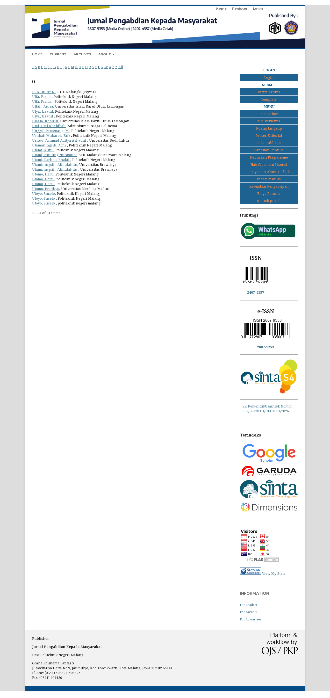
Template (269, 99)
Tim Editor (269, 113)
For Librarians (250, 619)
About (105, 54)
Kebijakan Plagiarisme (269, 157)
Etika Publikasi (268, 142)
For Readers (249, 605)
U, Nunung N (44, 91)
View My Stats (273, 573)
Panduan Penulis (269, 150)
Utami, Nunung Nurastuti (54, 155)
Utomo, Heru (43, 174)
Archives (82, 54)
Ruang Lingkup (269, 128)
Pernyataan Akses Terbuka (269, 171)
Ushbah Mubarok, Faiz (51, 135)
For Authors (249, 612)
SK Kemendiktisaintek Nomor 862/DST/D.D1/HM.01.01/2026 (267, 408)
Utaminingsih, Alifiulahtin (54, 164)
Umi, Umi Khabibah (49, 126)
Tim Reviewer (268, 121)
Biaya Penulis (268, 193)
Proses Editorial (269, 135)
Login (258, 8)
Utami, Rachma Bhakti (51, 159)
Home (37, 54)
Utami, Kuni (43, 150)
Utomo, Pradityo (45, 188)
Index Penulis (269, 179)
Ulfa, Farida (42, 96)
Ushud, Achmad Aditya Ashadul (59, 140)
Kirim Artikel (269, 92)
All (120, 67)
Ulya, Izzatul (42, 111)
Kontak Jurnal (269, 200)
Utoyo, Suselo (43, 193)
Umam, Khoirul (45, 121)
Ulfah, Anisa (42, 106)
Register (239, 8)
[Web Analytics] (250, 573)
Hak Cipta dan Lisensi (269, 164)
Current (58, 54)
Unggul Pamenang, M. (50, 130)
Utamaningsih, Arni (49, 145)
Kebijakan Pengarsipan (269, 186)
